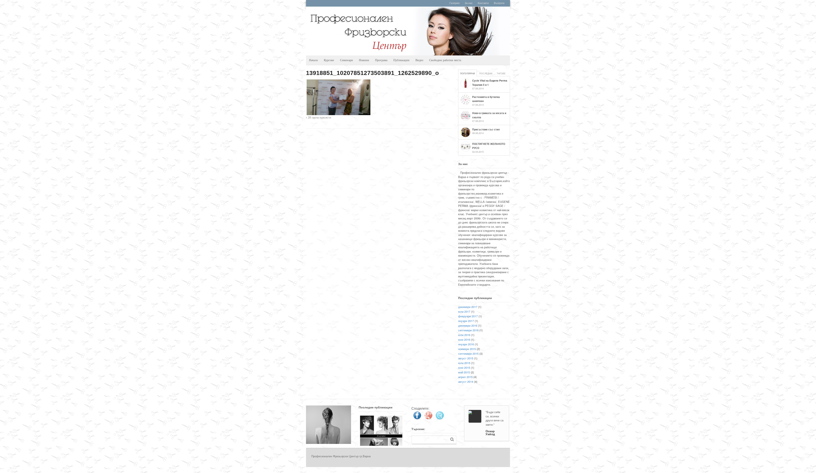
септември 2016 (468, 330)
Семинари (346, 60)
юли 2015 (464, 363)
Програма (381, 60)
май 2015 (464, 372)
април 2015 (465, 377)
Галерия (454, 3)
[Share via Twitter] (440, 418)
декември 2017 (467, 307)
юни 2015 (464, 368)
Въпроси (499, 3)
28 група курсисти (319, 117)
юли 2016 (464, 335)
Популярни (467, 73)
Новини (364, 60)
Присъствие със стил (486, 129)
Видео (419, 60)
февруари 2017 (468, 316)
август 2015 (465, 358)
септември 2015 (468, 354)
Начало (313, 60)
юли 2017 (464, 311)
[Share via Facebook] (417, 418)
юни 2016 (464, 339)
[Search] (452, 439)
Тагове (501, 73)
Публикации (401, 60)
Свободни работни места (445, 60)
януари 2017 (466, 321)
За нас (469, 3)
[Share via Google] (428, 418)
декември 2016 (467, 325)
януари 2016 (466, 344)
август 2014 (465, 382)
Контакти (483, 3)
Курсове (329, 60)
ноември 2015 (467, 349)
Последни (485, 73)
